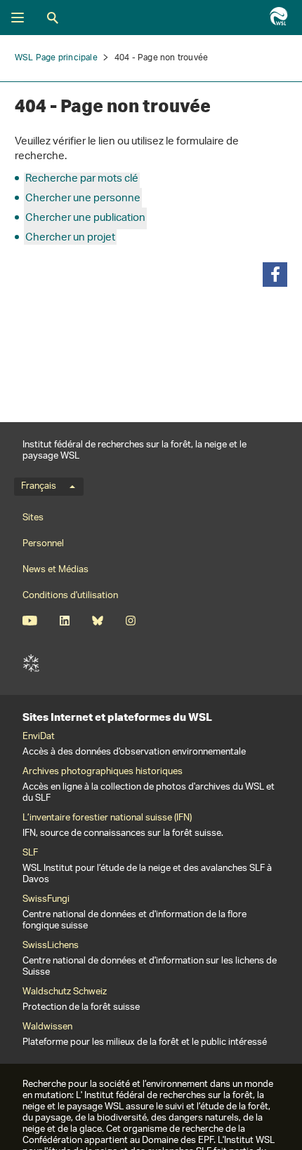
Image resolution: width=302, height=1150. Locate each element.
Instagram (130, 620)
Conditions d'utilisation (70, 596)
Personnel (43, 544)
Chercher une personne (82, 199)
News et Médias (55, 570)
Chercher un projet (70, 238)
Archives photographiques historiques (102, 772)
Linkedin (64, 620)
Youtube (29, 620)
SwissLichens (50, 946)
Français (38, 487)
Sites (33, 518)
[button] (275, 274)
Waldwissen (47, 1027)
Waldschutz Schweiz (64, 992)
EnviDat (38, 737)
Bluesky (97, 620)
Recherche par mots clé (81, 179)
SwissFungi (46, 899)
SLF (30, 663)
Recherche (52, 17)
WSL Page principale (56, 58)
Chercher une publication (85, 218)
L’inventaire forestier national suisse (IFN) (107, 818)
